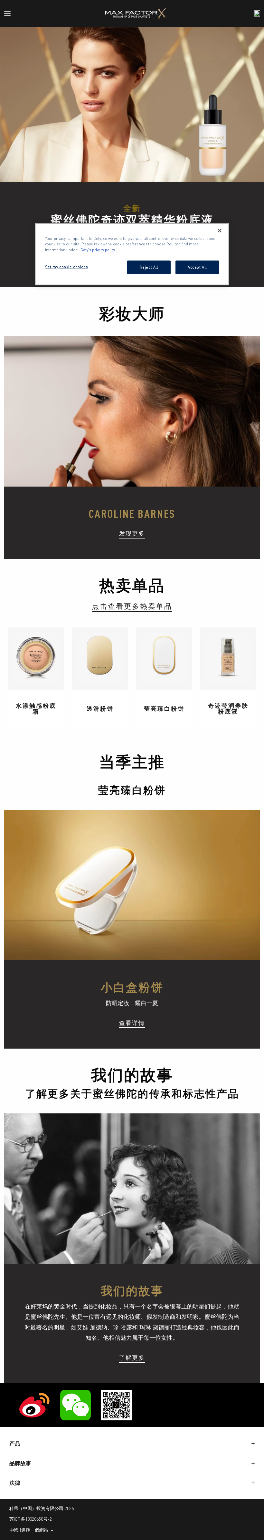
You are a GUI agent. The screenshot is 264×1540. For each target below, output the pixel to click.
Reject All (149, 266)
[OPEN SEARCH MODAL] (257, 13)
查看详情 (132, 1022)
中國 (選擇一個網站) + (31, 1529)
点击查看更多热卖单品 (132, 605)
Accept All (197, 266)
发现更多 (132, 533)
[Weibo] (34, 1405)
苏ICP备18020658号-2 (30, 1519)
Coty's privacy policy (97, 249)
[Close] (219, 230)
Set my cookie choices (66, 266)
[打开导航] (10, 13)
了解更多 (132, 1357)
